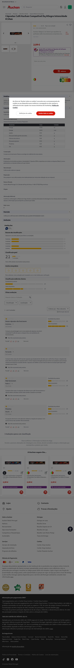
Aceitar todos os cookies (46, 113)
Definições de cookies (25, 113)
